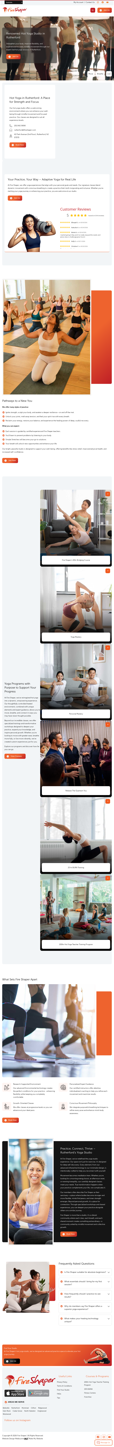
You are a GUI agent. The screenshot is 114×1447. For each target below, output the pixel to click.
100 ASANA (88, 1389)
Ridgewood (42, 1408)
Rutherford (15, 1408)
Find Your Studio (63, 1390)
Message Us (105, 1442)
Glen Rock (7, 1411)
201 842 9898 (20, 126)
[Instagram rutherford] (98, 2)
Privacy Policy (62, 1382)
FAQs (59, 1394)
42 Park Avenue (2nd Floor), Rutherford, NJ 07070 (31, 135)
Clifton (33, 1408)
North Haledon (30, 1411)
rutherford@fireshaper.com (25, 130)
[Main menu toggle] (92, 10)
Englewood (42, 1411)
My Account (78, 2)
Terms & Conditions (64, 1386)
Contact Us (90, 2)
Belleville (6, 1408)
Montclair (25, 1408)
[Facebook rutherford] (103, 2)
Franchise (87, 1397)
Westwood (7, 1414)
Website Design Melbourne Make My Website (22, 1439)
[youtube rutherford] (107, 2)
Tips (58, 1398)
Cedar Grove (17, 1411)
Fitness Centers (90, 1393)
